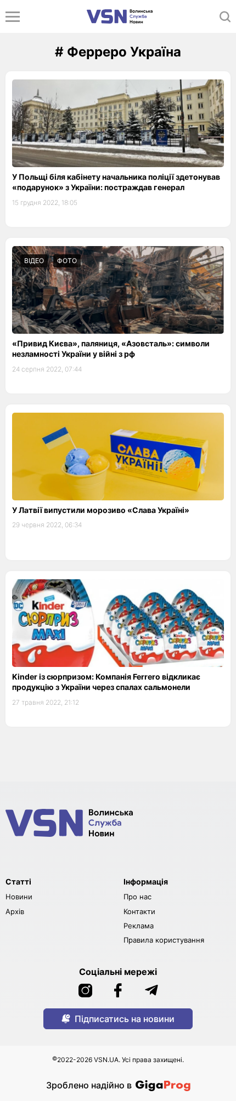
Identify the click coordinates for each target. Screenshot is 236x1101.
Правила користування (163, 939)
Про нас (137, 896)
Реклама (138, 925)
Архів (14, 911)
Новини (18, 896)
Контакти (139, 911)
